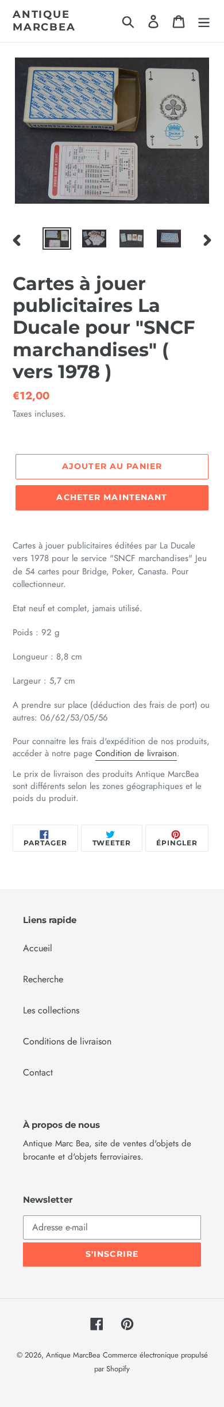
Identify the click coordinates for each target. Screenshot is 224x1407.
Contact (38, 1072)
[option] (57, 240)
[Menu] (204, 21)
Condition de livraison (136, 753)
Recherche (43, 979)
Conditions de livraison (67, 1041)
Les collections (51, 1010)
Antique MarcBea (44, 21)
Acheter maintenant (111, 497)
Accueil (37, 948)
